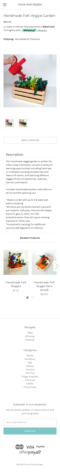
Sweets (30, 383)
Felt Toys (30, 373)
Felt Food (30, 380)
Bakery (30, 366)
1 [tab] (27, 297)
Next (56, 266)
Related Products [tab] (30, 237)
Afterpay (30, 336)
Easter (30, 355)
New (30, 362)
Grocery (30, 369)
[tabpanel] (16, 269)
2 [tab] (32, 297)
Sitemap (30, 339)
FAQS (30, 332)
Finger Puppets (30, 376)
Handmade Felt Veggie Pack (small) (44, 286)
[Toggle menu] (4, 4)
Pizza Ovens (30, 387)
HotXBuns (30, 359)
